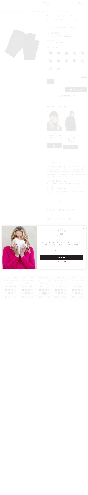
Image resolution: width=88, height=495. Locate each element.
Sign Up (61, 257)
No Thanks (62, 261)
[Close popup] (83, 228)
